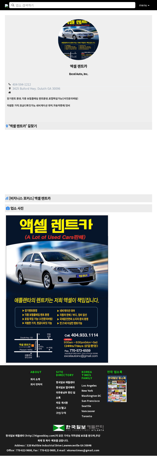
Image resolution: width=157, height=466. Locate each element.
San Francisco (91, 400)
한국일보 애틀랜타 (65, 382)
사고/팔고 (61, 407)
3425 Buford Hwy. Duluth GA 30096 (36, 88)
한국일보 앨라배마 (65, 387)
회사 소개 (35, 379)
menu (143, 5)
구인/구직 (61, 413)
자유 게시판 (62, 402)
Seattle (86, 406)
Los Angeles (89, 385)
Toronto (87, 416)
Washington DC (91, 395)
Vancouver (88, 411)
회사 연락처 (36, 384)
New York (87, 390)
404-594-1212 (21, 84)
